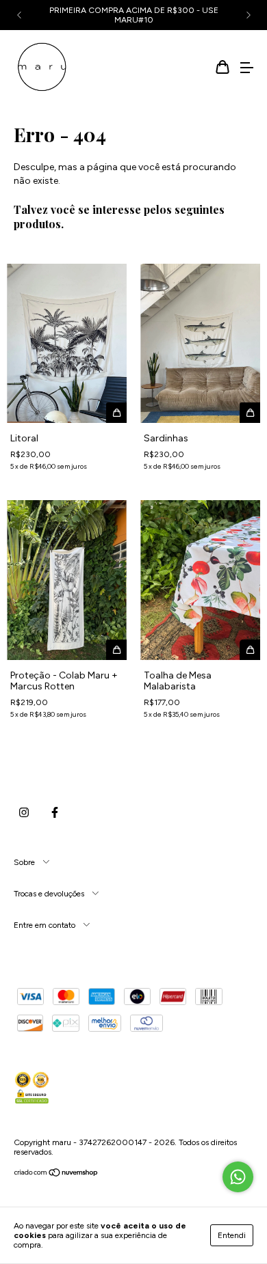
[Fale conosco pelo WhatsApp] (237, 1177)
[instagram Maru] (24, 813)
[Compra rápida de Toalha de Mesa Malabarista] (250, 650)
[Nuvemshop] (56, 1174)
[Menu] (246, 68)
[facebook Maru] (54, 813)
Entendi (232, 1235)
